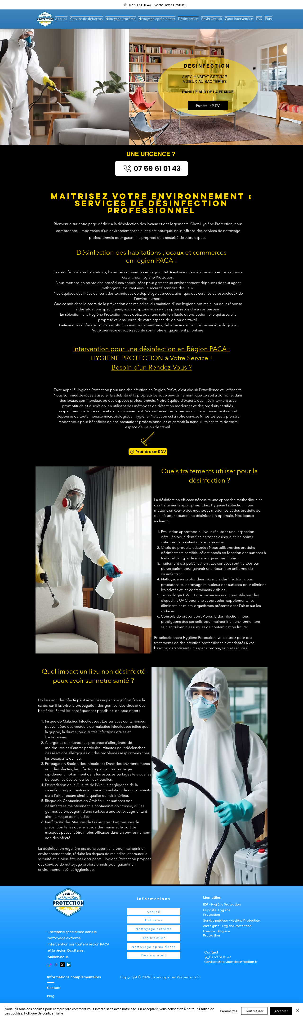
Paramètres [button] (228, 1011)
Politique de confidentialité (43, 1013)
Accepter (281, 1011)
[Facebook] (55, 964)
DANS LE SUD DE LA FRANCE (208, 92)
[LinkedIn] (68, 964)
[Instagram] (49, 964)
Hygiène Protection (216, 912)
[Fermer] (297, 1011)
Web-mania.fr (188, 977)
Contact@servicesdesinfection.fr (231, 962)
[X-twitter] (62, 964)
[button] (238, 19)
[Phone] (206, 957)
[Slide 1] (151, 133)
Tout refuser (254, 1011)
